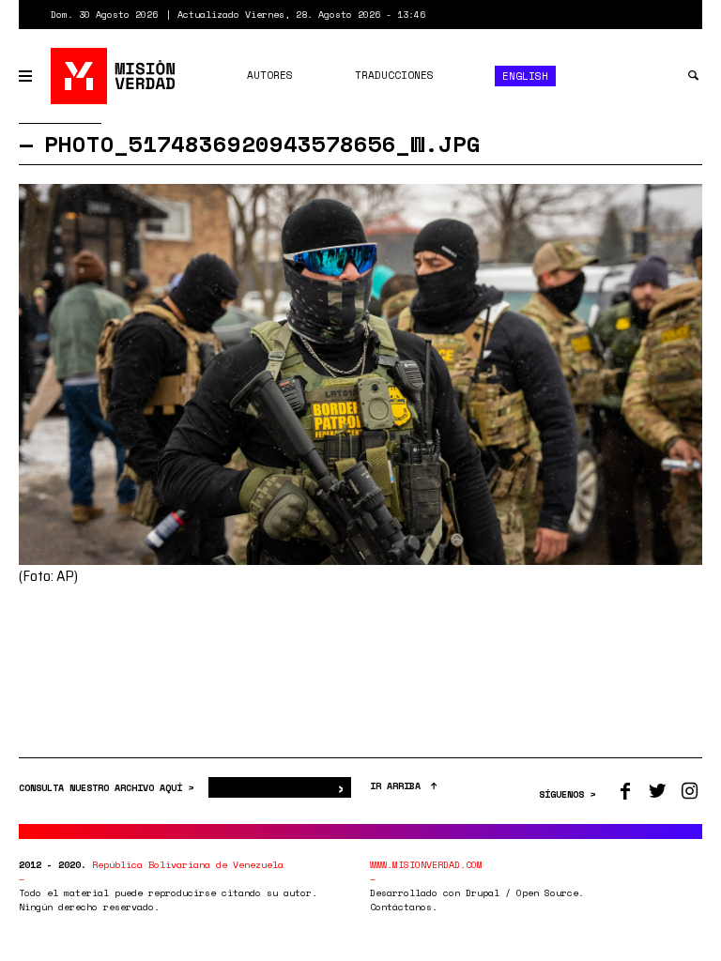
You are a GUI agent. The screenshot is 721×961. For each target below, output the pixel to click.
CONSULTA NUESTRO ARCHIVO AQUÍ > (109, 788)
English (525, 76)
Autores (270, 75)
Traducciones (394, 75)
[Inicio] (114, 76)
